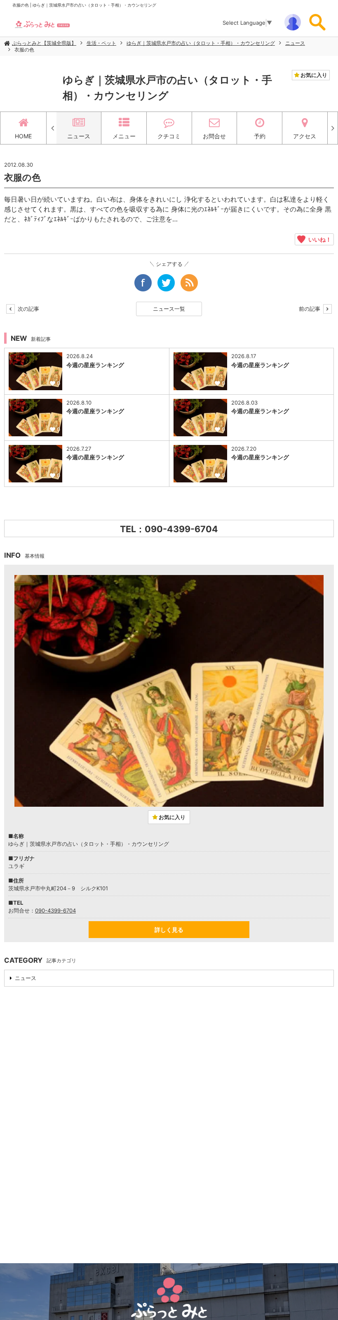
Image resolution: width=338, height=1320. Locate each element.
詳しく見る (169, 929)
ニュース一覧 (169, 308)
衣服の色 (24, 50)
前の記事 (310, 308)
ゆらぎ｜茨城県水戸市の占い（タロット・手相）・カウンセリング (201, 43)
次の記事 (27, 308)
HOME (23, 136)
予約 (259, 136)
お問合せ (214, 136)
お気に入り (313, 75)
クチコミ (169, 136)
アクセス (304, 136)
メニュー (124, 136)
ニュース (295, 43)
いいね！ (318, 239)
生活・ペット (101, 43)
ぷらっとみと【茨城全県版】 (44, 43)
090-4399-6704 (55, 910)
